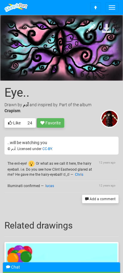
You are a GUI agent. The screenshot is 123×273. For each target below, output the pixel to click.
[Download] (107, 29)
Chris (79, 174)
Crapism (12, 110)
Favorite (52, 123)
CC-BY (47, 149)
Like (16, 123)
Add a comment (102, 199)
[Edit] (91, 29)
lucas (49, 186)
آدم (26, 104)
